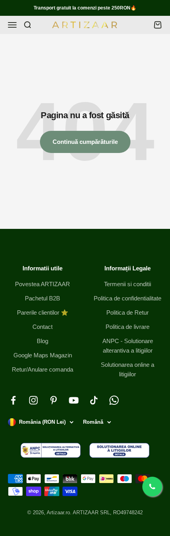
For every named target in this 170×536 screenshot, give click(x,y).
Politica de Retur (127, 312)
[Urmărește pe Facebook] (13, 400)
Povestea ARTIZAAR (42, 284)
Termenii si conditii (127, 284)
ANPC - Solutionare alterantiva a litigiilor (127, 346)
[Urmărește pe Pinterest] (53, 400)
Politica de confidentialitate (127, 298)
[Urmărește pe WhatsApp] (114, 400)
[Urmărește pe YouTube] (73, 400)
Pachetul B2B (42, 298)
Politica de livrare (127, 326)
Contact (42, 326)
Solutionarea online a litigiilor (127, 369)
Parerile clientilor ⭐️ (42, 312)
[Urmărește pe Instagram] (33, 400)
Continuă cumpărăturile (85, 141)
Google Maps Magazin (42, 355)
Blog (42, 341)
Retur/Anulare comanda (42, 369)
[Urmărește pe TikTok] (94, 400)
